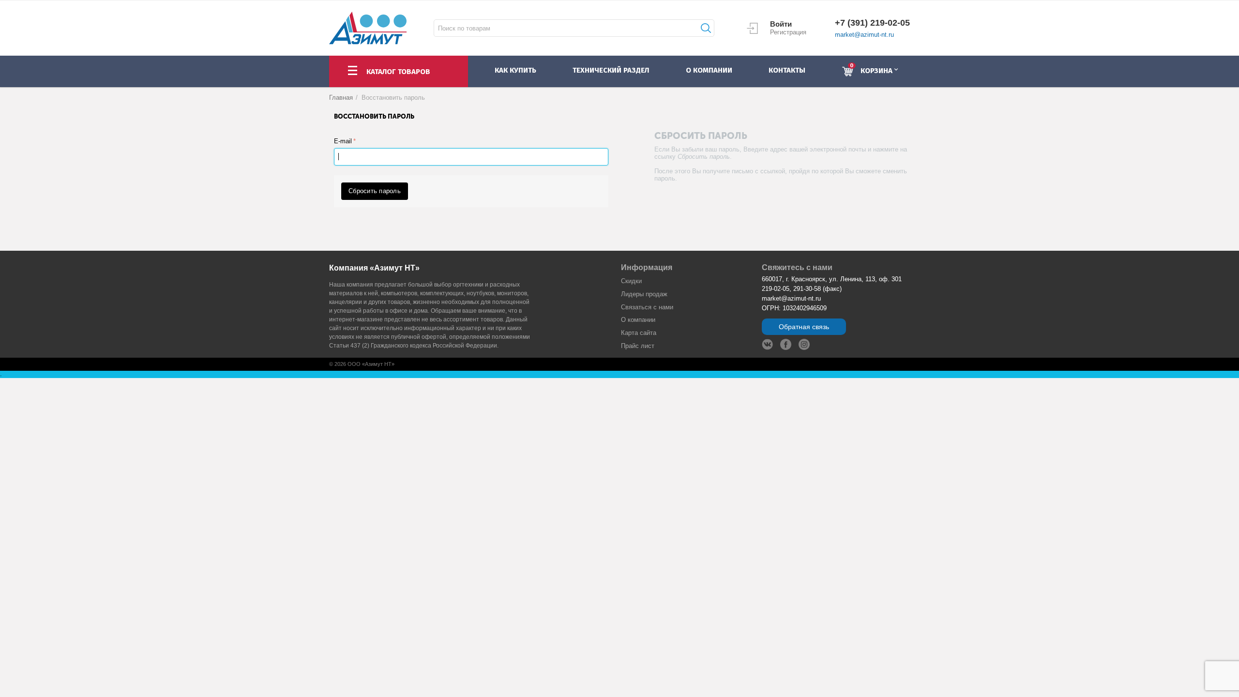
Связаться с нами (647, 307)
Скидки (631, 281)
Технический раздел (611, 70)
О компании (638, 319)
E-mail (343, 141)
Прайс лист (637, 345)
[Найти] (704, 28)
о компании (709, 70)
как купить (515, 70)
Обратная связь (804, 327)
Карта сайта (638, 332)
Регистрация (788, 32)
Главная (341, 97)
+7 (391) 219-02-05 (872, 23)
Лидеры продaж (644, 294)
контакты (787, 70)
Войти (781, 24)
